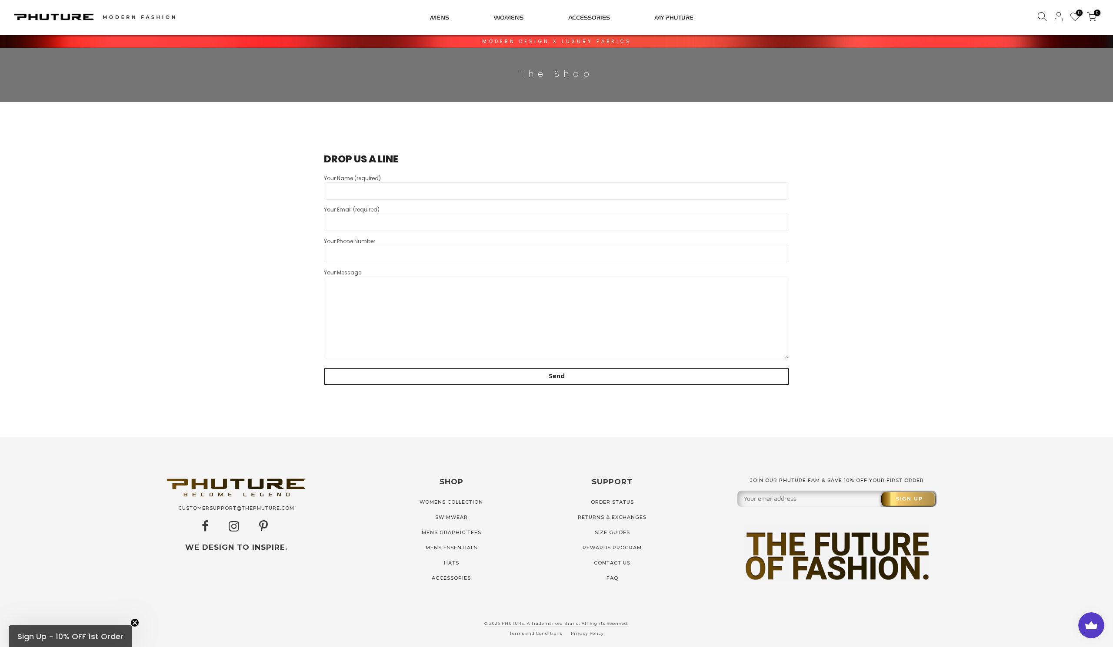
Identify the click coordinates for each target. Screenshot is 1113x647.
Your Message (342, 272)
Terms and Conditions (536, 633)
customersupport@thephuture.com (236, 508)
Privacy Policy (587, 633)
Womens (508, 17)
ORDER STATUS (612, 502)
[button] (70, 636)
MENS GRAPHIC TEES (451, 532)
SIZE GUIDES (612, 532)
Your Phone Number (349, 241)
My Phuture (673, 17)
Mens (439, 17)
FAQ (612, 578)
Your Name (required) (352, 178)
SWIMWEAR (451, 517)
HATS (451, 563)
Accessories (589, 17)
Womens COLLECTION (451, 502)
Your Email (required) (352, 209)
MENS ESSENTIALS (451, 548)
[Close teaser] (134, 622)
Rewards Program (612, 548)
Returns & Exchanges (612, 517)
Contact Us (612, 563)
